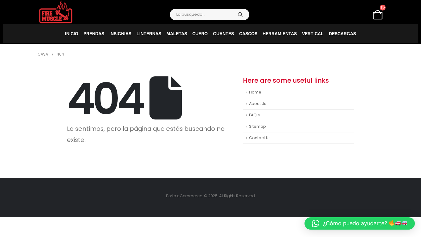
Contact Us (260, 137)
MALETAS (176, 33)
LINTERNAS (149, 33)
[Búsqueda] (240, 14)
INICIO (71, 33)
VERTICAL (313, 33)
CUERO (200, 33)
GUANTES (223, 33)
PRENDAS (94, 33)
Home (255, 92)
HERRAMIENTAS (280, 33)
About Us (257, 103)
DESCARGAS (342, 33)
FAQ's (254, 115)
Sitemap (257, 126)
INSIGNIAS (120, 33)
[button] (360, 223)
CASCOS (248, 33)
